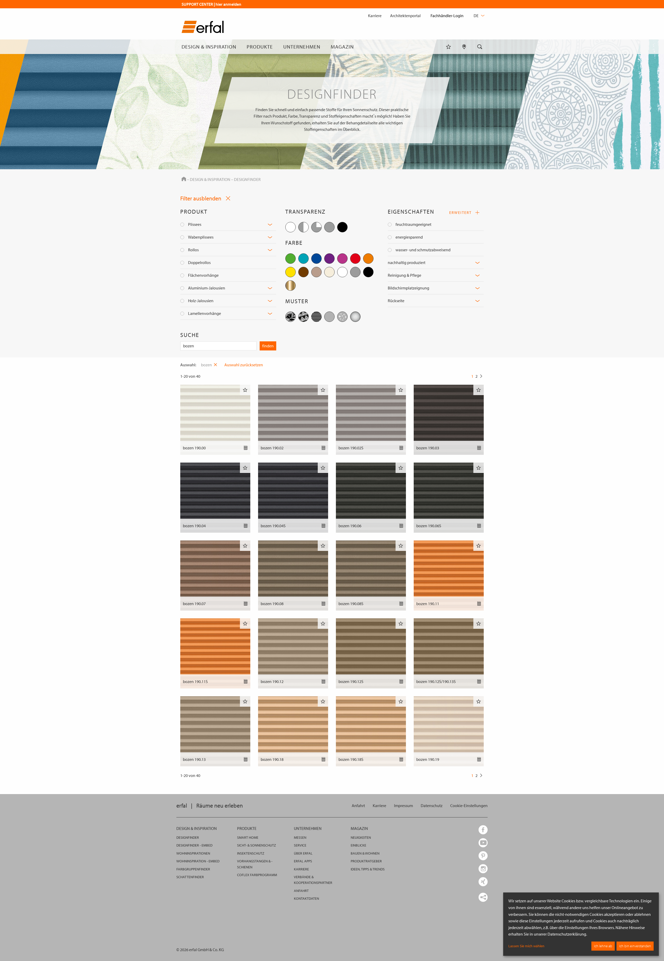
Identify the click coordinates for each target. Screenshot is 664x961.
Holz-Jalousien (200, 300)
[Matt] (355, 316)
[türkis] (303, 258)
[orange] (368, 258)
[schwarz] (368, 272)
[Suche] (480, 46)
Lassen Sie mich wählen (526, 946)
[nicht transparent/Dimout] (316, 227)
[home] (203, 28)
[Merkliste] (448, 46)
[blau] (316, 258)
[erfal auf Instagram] (483, 868)
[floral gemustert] (290, 316)
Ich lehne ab (603, 946)
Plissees (194, 224)
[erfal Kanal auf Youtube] (483, 842)
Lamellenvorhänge (204, 313)
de (476, 15)
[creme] (329, 272)
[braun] (303, 272)
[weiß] (342, 272)
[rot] (355, 258)
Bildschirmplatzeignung (408, 287)
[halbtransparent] (303, 227)
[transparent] (290, 227)
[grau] (355, 272)
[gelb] (290, 272)
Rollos (193, 249)
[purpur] (342, 258)
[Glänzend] (342, 316)
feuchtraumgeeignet (413, 224)
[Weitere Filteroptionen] (270, 224)
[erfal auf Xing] (483, 881)
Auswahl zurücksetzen (243, 365)
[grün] (290, 258)
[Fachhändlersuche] (464, 46)
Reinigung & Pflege (404, 275)
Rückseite (396, 300)
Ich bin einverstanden (635, 946)
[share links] (483, 897)
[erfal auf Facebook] (483, 829)
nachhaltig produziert (406, 262)
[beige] (316, 272)
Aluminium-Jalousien (206, 287)
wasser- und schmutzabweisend (423, 249)
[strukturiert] (316, 316)
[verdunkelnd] (342, 227)
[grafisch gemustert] (303, 316)
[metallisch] (290, 285)
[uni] (329, 316)
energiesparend (409, 237)
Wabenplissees (200, 237)
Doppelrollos (199, 262)
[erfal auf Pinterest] (483, 855)
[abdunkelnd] (329, 227)
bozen (206, 365)
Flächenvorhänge (203, 275)
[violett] (329, 258)
